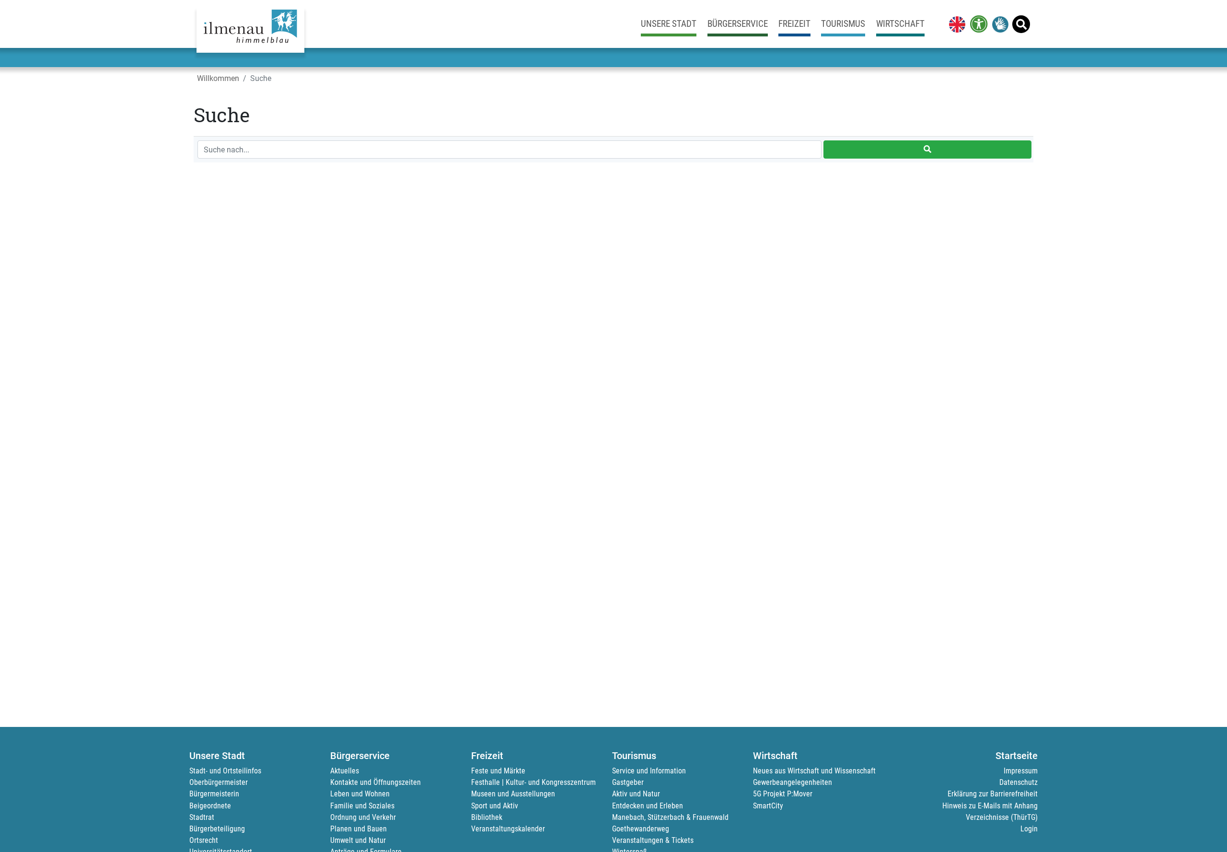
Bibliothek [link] (486, 817)
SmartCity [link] (768, 805)
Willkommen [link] (218, 78)
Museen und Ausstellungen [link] (513, 793)
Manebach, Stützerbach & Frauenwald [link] (670, 817)
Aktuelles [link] (344, 770)
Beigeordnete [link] (210, 805)
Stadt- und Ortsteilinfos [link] (225, 770)
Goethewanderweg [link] (640, 828)
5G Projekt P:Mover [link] (782, 793)
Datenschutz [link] (1018, 782)
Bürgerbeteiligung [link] (217, 828)
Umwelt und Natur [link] (358, 840)
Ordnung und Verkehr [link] (363, 817)
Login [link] (1029, 828)
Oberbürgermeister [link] (218, 782)
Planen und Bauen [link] (358, 828)
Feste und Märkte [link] (498, 770)
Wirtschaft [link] (900, 23)
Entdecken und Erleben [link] (647, 805)
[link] (955, 24)
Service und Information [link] (649, 770)
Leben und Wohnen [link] (360, 793)
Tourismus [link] (843, 23)
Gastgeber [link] (628, 782)
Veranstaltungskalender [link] (508, 828)
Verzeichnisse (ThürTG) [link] (1002, 817)
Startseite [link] (1016, 755)
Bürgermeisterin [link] (214, 793)
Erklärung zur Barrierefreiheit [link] (993, 793)
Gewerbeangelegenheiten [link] (792, 782)
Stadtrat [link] (201, 817)
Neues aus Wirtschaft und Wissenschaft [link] (814, 770)
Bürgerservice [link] (737, 23)
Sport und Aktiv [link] (494, 805)
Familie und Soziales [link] (362, 805)
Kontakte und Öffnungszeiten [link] (375, 782)
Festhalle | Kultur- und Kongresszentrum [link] (533, 782)
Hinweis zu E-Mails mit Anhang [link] (990, 805)
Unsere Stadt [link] (668, 23)
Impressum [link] (1021, 770)
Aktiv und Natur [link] (636, 793)
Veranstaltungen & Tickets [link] (653, 840)
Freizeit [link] (794, 23)
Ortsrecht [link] (203, 840)
